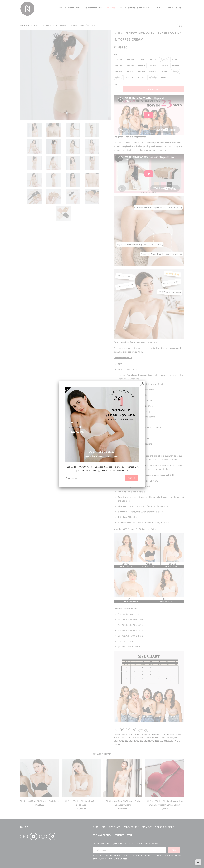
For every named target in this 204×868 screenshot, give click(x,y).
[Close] (142, 383)
